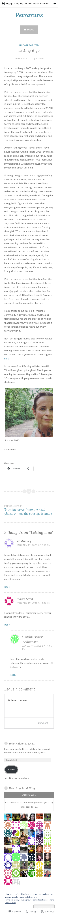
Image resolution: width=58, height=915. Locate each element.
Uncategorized (29, 45)
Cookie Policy (10, 902)
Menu (30, 29)
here (6, 358)
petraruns (39, 58)
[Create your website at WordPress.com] (29, 3)
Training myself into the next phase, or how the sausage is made (28, 510)
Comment (43, 723)
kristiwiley (24, 541)
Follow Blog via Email (22, 743)
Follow (11, 769)
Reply (7, 586)
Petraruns (29, 15)
